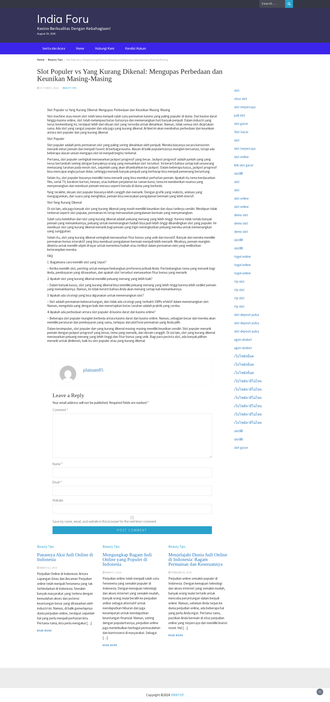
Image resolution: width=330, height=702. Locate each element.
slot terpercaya (244, 107)
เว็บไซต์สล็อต (244, 356)
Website (58, 500)
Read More (44, 630)
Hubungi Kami (104, 48)
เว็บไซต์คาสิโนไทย (248, 381)
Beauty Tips (69, 88)
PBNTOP (177, 695)
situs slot (240, 99)
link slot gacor (243, 165)
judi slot (239, 115)
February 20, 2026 (181, 572)
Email (57, 482)
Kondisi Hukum (135, 48)
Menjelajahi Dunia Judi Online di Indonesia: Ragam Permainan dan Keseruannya (197, 559)
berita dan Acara (54, 48)
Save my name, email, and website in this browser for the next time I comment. (105, 521)
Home (80, 48)
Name (58, 464)
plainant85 (93, 370)
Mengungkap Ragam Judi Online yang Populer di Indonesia (127, 559)
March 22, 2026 (48, 567)
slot (237, 90)
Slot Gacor (241, 132)
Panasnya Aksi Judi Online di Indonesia (65, 557)
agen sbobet (243, 339)
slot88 (238, 173)
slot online (241, 157)
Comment (60, 410)
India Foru (63, 19)
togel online (242, 256)
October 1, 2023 (49, 88)
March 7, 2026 (113, 572)
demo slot (241, 215)
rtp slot (239, 281)
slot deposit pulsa (246, 314)
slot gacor (241, 123)
